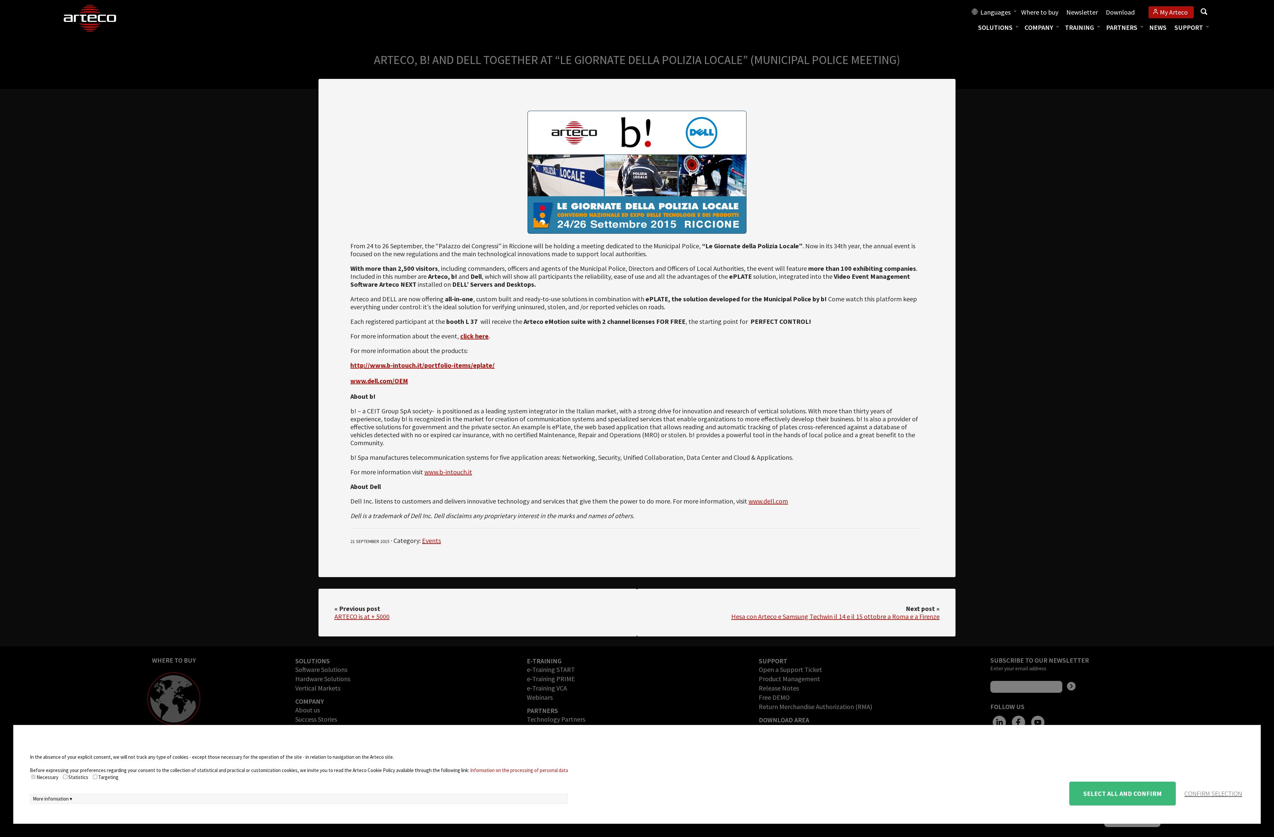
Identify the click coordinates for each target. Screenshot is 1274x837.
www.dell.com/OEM (379, 381)
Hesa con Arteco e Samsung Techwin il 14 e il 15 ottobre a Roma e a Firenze (835, 616)
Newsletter (1082, 12)
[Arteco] (97, 18)
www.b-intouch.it (448, 472)
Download (1120, 12)
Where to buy (1039, 12)
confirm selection (1213, 793)
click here (474, 336)
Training (1079, 27)
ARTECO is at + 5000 (361, 616)
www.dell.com (768, 501)
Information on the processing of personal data (519, 770)
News (1158, 27)
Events (431, 540)
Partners (1121, 27)
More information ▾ (52, 799)
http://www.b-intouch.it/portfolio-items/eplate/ (422, 365)
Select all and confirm (1122, 793)
